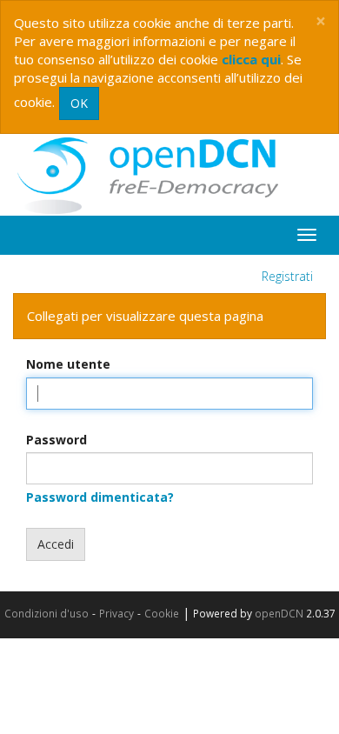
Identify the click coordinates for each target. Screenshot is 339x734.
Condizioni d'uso (46, 613)
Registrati (287, 276)
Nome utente (68, 364)
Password (56, 439)
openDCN (279, 613)
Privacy (116, 613)
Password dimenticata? (100, 497)
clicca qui (251, 59)
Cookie (161, 613)
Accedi (55, 544)
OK (79, 103)
